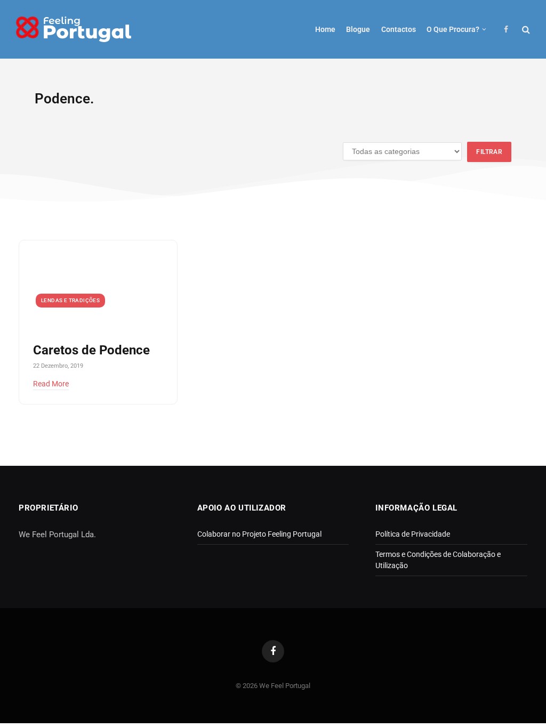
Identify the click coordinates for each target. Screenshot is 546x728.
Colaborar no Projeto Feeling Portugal (259, 534)
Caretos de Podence (91, 350)
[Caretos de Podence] (98, 284)
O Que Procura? (453, 29)
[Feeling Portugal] (73, 29)
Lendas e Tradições (70, 300)
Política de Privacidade (412, 534)
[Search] (525, 30)
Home (325, 29)
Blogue (358, 29)
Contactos (398, 29)
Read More (51, 383)
